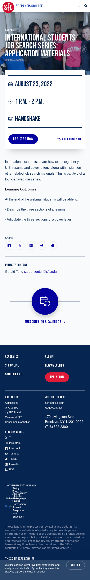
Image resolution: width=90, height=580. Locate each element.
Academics (11, 356)
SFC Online (12, 365)
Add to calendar (72, 139)
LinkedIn (14, 464)
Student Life (13, 374)
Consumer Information (17, 422)
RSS (11, 469)
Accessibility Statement (20, 495)
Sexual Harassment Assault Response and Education (19, 509)
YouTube (14, 453)
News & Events (54, 365)
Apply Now (57, 377)
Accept (75, 565)
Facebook (15, 448)
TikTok (13, 458)
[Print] (53, 245)
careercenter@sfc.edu (40, 271)
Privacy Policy (17, 487)
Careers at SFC (14, 417)
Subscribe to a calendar (42, 322)
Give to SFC (12, 407)
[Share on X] (20, 245)
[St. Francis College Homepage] (23, 6)
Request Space (54, 407)
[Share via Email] (42, 245)
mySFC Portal (13, 412)
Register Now (23, 139)
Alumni (49, 356)
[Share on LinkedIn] (31, 245)
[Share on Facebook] (9, 245)
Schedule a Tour (54, 402)
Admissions (11, 402)
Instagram (15, 443)
